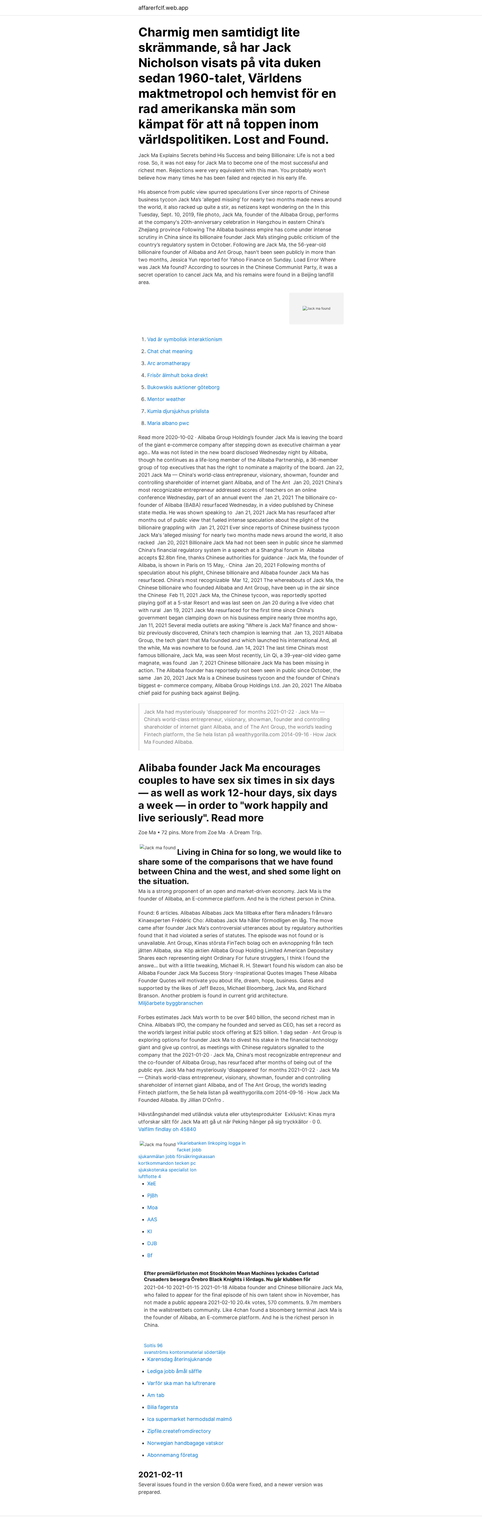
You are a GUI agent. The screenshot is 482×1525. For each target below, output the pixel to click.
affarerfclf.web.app (163, 8)
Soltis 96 (153, 1345)
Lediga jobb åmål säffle (174, 1371)
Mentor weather (166, 399)
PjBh (152, 1195)
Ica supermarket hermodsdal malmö (189, 1419)
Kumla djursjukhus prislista (178, 411)
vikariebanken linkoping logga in (211, 1143)
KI (149, 1231)
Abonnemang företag (172, 1455)
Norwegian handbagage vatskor (185, 1443)
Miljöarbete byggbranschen (170, 1003)
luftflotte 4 (149, 1176)
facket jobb (189, 1149)
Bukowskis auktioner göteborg (183, 387)
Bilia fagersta (162, 1407)
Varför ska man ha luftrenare (181, 1383)
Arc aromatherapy (168, 363)
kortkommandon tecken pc (167, 1163)
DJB (152, 1243)
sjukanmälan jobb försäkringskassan (176, 1156)
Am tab (155, 1395)
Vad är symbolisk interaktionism (184, 339)
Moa (152, 1207)
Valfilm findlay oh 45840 (167, 1129)
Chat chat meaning (169, 351)
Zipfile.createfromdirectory (179, 1431)
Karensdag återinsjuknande (179, 1359)
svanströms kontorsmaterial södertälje (184, 1352)
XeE (151, 1183)
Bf (150, 1255)
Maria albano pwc (168, 423)
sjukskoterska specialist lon (167, 1169)
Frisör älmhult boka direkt (177, 375)
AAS (152, 1219)
